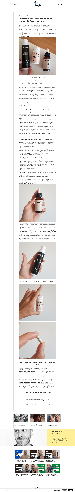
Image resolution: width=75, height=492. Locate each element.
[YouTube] (61, 4)
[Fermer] (73, 490)
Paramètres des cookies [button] (57, 490)
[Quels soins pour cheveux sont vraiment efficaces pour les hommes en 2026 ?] (37, 418)
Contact (26, 483)
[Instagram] (58, 4)
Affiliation (46, 483)
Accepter (70, 490)
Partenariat (22, 483)
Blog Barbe (36, 483)
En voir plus (37, 479)
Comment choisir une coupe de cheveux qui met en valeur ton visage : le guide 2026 (21, 424)
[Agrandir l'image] (37, 302)
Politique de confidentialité (54, 483)
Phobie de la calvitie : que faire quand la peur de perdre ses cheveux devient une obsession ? (53, 424)
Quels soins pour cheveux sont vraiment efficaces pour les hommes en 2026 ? (37, 424)
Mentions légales (41, 483)
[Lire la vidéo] (23, 454)
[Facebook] (60, 4)
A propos (18, 483)
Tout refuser (64, 490)
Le (36, 487)
